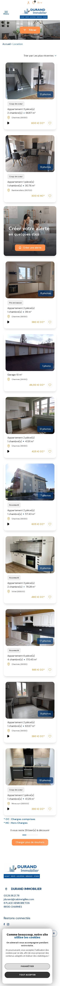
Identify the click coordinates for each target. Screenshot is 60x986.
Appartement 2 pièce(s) (21, 309)
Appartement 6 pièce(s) (22, 657)
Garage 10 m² (14, 374)
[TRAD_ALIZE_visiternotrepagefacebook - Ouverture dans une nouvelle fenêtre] (4, 924)
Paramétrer (27, 966)
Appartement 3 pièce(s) (21, 111)
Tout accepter (27, 974)
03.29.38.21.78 (11, 895)
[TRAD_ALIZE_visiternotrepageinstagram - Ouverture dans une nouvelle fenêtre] (8, 924)
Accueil (6, 44)
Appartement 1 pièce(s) (21, 183)
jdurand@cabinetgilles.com (19, 899)
